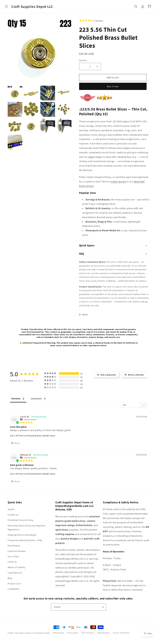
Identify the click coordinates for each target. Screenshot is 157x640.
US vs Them (13, 556)
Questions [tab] (36, 398)
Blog (10, 578)
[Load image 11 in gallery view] (64, 125)
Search (11, 509)
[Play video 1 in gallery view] (47, 109)
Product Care (14, 583)
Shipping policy (103, 633)
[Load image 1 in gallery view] (15, 93)
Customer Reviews (17, 551)
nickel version (118, 181)
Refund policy (58, 633)
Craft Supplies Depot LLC (24, 633)
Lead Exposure (15, 572)
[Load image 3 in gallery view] (47, 93)
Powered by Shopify (42, 633)
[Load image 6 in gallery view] (31, 109)
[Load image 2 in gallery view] (31, 93)
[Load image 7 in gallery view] (64, 109)
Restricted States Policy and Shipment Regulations (27, 527)
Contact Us (13, 514)
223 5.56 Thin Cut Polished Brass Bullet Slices (33, 435)
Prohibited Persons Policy (20, 520)
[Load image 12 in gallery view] (15, 142)
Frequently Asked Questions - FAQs (25, 540)
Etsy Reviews (14, 545)
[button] (6, 6)
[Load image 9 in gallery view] (31, 125)
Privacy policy (72, 633)
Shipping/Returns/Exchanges (22, 534)
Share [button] (85, 314)
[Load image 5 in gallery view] (15, 109)
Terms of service (87, 633)
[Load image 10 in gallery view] (47, 125)
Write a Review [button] (136, 374)
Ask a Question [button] (108, 374)
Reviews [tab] (15, 398)
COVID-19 (12, 561)
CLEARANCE (13, 589)
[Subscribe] (102, 607)
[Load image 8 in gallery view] (15, 125)
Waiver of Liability (16, 567)
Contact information (121, 633)
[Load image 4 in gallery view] (64, 93)
